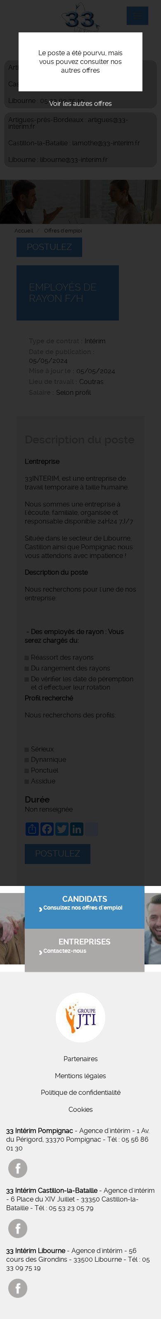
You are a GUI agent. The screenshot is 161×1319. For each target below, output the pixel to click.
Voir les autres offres (80, 104)
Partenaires (81, 1059)
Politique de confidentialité (81, 1092)
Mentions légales (80, 1076)
